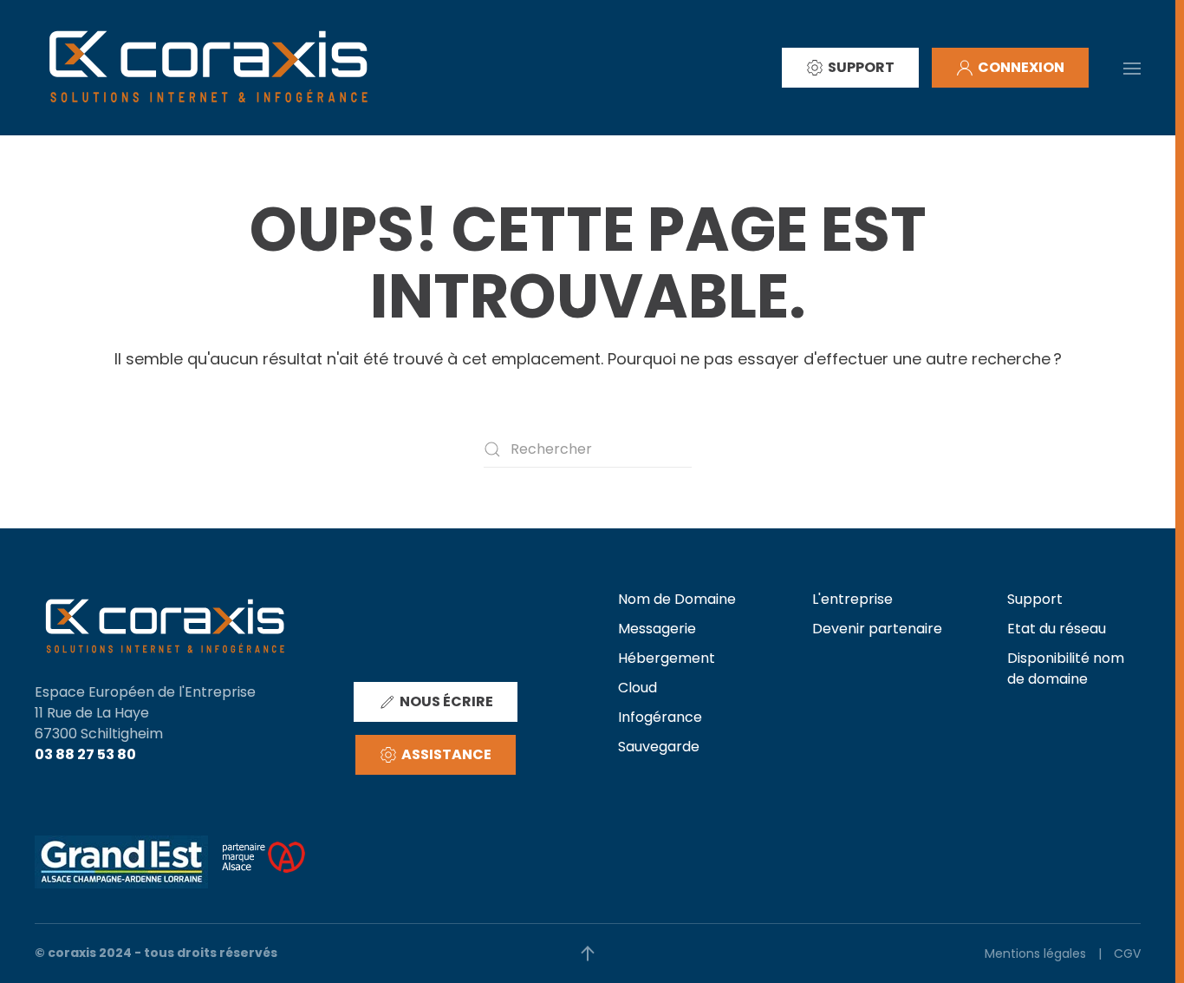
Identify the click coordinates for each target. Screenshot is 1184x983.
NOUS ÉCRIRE (446, 701)
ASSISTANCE (446, 754)
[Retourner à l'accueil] (208, 67)
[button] (1132, 66)
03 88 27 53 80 (85, 754)
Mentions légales (1035, 953)
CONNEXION (1021, 67)
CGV (1127, 953)
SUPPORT (861, 67)
